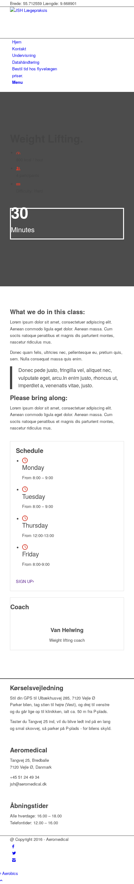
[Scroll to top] (1, 880)
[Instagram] (14, 860)
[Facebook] (13, 846)
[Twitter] (14, 853)
